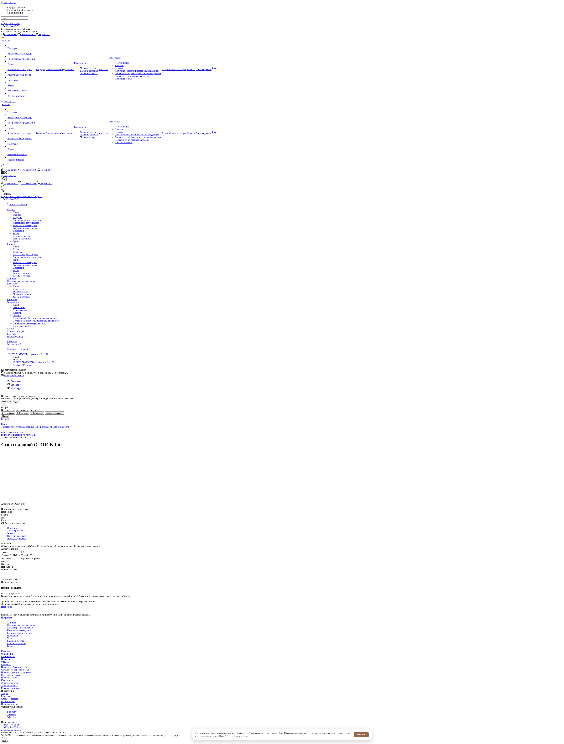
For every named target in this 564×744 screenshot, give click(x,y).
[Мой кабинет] (2, 37)
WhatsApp (16, 388)
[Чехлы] (21, 82)
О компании (19, 307)
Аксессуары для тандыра (23, 427)
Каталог (17, 249)
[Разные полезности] (21, 88)
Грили (66, 427)
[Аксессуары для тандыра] (21, 51)
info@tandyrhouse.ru (14, 375)
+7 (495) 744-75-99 (10, 23)
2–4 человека (8, 413)
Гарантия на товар (10, 688)
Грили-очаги (7, 435)
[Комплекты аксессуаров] (21, 67)
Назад (16, 212)
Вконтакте (16, 381)
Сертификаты (8, 656)
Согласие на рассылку (12, 675)
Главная (17, 215)
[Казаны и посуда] (21, 93)
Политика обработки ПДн (14, 667)
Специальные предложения (49, 427)
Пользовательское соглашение (16, 672)
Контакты (6, 664)
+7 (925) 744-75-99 (10, 26)
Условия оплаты (9, 685)
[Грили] (21, 61)
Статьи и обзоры (9, 699)
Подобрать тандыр (10, 401)
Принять (361, 735)
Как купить (18, 289)
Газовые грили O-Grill (25, 435)
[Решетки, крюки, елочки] (21, 72)
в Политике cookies (240, 736)
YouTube (15, 385)
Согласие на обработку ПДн (15, 669)
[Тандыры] (21, 45)
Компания (6, 651)
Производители (9, 704)
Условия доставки (10, 683)
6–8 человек (22, 413)
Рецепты (5, 696)
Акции (4, 693)
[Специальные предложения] (21, 56)
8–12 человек (37, 413)
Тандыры (6, 427)
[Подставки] (21, 77)
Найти (5, 741)
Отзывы (5, 662)
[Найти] (2, 21)
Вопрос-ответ (8, 701)
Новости (5, 659)
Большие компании (54, 413)
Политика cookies (10, 677)
